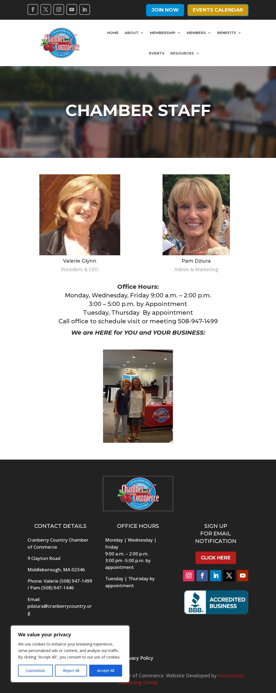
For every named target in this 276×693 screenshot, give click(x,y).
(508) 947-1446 (57, 588)
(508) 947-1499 (76, 581)
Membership (162, 32)
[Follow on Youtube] (71, 9)
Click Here (216, 558)
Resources (182, 53)
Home (113, 32)
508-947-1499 (198, 321)
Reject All (71, 670)
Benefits (226, 32)
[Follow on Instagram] (58, 9)
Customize (35, 670)
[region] (70, 654)
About (132, 32)
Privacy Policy (138, 658)
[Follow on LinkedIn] (84, 9)
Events (156, 53)
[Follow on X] (45, 9)
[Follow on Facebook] (32, 9)
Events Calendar (218, 10)
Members (196, 32)
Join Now (165, 10)
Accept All (105, 670)
